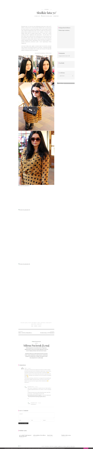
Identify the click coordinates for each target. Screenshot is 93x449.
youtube (60, 73)
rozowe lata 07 (48, 322)
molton (38, 322)
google (64, 72)
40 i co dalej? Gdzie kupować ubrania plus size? (25, 436)
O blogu (43, 446)
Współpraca (52, 446)
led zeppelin (34, 322)
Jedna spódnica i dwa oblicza (39, 435)
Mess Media (47, 446)
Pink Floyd (43, 322)
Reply (50, 368)
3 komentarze (56, 16)
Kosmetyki (60, 446)
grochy (26, 322)
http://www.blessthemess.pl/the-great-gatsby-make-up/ (37, 396)
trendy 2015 (39, 324)
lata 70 (29, 322)
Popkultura (72, 446)
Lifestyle (68, 446)
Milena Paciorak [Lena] (47, 16)
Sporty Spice (50, 435)
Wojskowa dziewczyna (66, 435)
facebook (60, 72)
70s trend (22, 322)
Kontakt (55, 446)
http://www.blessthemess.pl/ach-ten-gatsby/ (34, 395)
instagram (68, 72)
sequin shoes (33, 324)
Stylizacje (46, 9)
